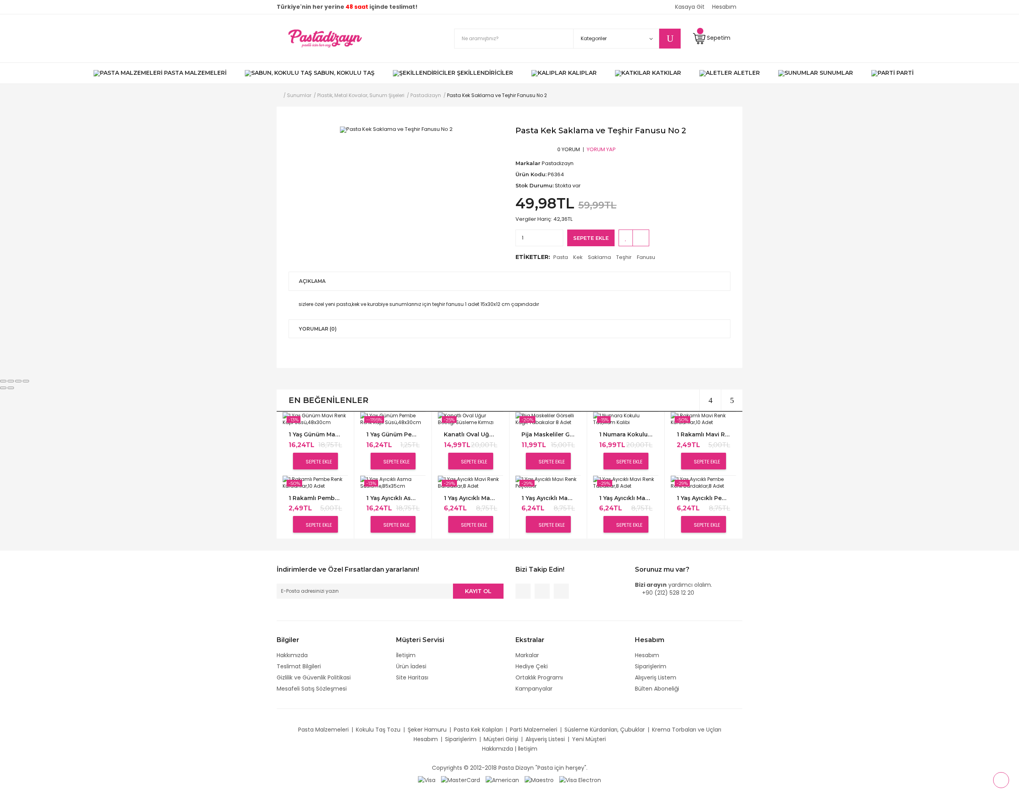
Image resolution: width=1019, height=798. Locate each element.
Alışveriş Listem (655, 677)
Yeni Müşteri (589, 739)
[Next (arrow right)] (11, 388)
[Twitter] (542, 591)
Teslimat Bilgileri (299, 666)
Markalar (527, 655)
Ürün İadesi (411, 666)
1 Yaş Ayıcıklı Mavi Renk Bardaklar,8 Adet (470, 498)
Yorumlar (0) (318, 328)
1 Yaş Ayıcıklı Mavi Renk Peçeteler (548, 498)
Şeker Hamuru (427, 730)
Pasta (560, 257)
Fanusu (646, 257)
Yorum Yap (601, 149)
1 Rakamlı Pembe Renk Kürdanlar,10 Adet (315, 498)
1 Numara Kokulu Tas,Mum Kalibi (625, 435)
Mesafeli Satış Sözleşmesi (312, 689)
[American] (502, 780)
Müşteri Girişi (501, 739)
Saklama (599, 257)
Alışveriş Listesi (545, 739)
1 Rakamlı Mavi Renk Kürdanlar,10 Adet (703, 435)
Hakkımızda (292, 655)
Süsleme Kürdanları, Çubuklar (604, 730)
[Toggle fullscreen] (18, 381)
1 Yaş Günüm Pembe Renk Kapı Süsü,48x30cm (393, 435)
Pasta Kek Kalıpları (478, 730)
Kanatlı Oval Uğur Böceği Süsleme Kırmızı (470, 435)
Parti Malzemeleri (533, 730)
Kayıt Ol (478, 591)
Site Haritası (412, 677)
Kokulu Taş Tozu (378, 730)
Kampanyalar (533, 689)
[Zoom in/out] (26, 381)
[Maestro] (539, 780)
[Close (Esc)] (3, 381)
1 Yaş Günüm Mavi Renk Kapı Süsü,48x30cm (315, 435)
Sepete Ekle (591, 238)
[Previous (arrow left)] (3, 388)
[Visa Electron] (580, 780)
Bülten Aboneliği (657, 689)
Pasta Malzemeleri (323, 730)
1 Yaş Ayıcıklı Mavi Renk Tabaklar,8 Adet (625, 498)
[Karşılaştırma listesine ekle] (640, 238)
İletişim (406, 655)
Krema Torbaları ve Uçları (686, 730)
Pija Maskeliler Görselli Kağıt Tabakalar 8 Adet (548, 435)
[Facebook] (523, 591)
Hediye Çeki (531, 666)
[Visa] (426, 780)
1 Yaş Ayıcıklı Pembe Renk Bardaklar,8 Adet (703, 498)
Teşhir (624, 257)
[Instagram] (561, 591)
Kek (578, 257)
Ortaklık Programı (539, 677)
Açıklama (312, 281)
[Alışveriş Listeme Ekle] (626, 238)
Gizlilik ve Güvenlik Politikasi (314, 677)
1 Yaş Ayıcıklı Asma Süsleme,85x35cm (393, 498)
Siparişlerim (650, 666)
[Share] (11, 381)
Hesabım (647, 655)
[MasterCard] (460, 780)
